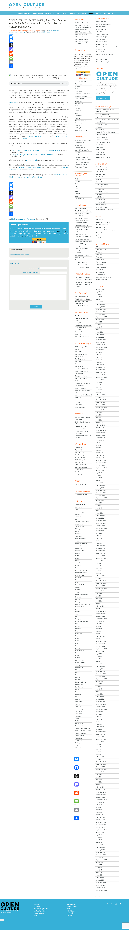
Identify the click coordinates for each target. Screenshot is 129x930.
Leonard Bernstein (102, 39)
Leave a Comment (44, 32)
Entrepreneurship (81, 573)
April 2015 (99, 631)
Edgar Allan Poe (80, 234)
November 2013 (101, 674)
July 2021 (99, 443)
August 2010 (100, 772)
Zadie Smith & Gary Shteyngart (106, 230)
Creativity (78, 548)
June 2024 (99, 355)
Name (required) (34, 268)
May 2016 (99, 598)
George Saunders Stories (83, 241)
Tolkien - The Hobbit (102, 139)
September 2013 (101, 679)
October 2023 (100, 375)
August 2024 (100, 350)
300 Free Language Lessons (81, 43)
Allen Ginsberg (100, 174)
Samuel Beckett (101, 199)
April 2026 (99, 299)
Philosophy (78, 116)
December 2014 (101, 641)
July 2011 (99, 744)
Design (77, 560)
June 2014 (99, 656)
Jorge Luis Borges (101, 37)
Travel (77, 718)
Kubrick (98, 247)
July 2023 (99, 382)
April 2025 (99, 329)
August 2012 (100, 712)
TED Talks (78, 711)
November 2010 (101, 764)
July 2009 (99, 805)
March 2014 (99, 664)
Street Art (78, 397)
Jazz (76, 614)
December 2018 (101, 520)
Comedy (78, 541)
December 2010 (101, 762)
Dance (77, 553)
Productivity (79, 684)
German (77, 189)
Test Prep (78, 334)
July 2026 (99, 292)
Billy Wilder (78, 474)
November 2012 (101, 704)
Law (76, 624)
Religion (77, 125)
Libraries (78, 628)
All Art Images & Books (82, 347)
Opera (77, 665)
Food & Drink (79, 585)
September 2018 (101, 528)
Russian (77, 193)
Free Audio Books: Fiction (83, 280)
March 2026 (99, 302)
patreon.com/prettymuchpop (29, 167)
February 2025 (100, 334)
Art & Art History (80, 81)
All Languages (79, 198)
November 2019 (101, 493)
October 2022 (100, 405)
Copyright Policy (40, 910)
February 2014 (100, 666)
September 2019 (101, 498)
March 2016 (99, 603)
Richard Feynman (101, 27)
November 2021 (101, 432)
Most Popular (79, 650)
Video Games (79, 735)
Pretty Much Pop (28, 31)
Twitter (77, 721)
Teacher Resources (81, 332)
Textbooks (70, 914)
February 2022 (100, 425)
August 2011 (100, 742)
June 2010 (99, 777)
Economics (78, 101)
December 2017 (101, 551)
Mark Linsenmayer (18, 219)
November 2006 (101, 885)
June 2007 (99, 867)
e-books (78, 563)
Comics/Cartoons (81, 543)
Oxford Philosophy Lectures (105, 62)
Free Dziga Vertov (81, 165)
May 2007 (99, 870)
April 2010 (99, 782)
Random (78, 692)
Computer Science (81, 96)
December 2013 (101, 671)
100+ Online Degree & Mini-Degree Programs (83, 26)
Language (78, 619)
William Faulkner (101, 134)
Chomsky (78, 260)
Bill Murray (99, 127)
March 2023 (99, 392)
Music (77, 655)
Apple (77, 509)
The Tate (78, 361)
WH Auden (99, 220)
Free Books (78, 316)
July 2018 (99, 533)
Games (77, 587)
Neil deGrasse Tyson (102, 167)
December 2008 (101, 822)
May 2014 (99, 659)
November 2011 (101, 734)
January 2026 (100, 307)
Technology (79, 709)
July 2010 (99, 774)
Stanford (78, 706)
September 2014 (101, 649)
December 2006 (101, 882)
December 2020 (101, 460)
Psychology (79, 123)
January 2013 (100, 699)
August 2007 (100, 862)
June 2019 (99, 505)
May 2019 (99, 508)
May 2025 (99, 327)
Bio (35, 915)
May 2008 (99, 840)
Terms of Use (39, 914)
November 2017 (101, 553)
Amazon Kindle (80, 504)
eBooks (69, 915)
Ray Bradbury (79, 455)
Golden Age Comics (81, 262)
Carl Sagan (99, 32)
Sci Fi (77, 697)
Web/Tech (78, 738)
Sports (77, 704)
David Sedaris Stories (82, 255)
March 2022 (99, 422)
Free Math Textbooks (82, 306)
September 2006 (101, 890)
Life (76, 631)
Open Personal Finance (82, 494)
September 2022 (101, 407)
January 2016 (100, 608)
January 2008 (100, 850)
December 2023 (101, 370)
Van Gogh (78, 405)
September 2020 (101, 468)
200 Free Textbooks (81, 39)
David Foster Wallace (103, 157)
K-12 (76, 616)
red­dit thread (31, 160)
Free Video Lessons (81, 318)
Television (37, 31)
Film (76, 580)
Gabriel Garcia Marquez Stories (83, 252)
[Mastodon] (39, 49)
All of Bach (78, 420)
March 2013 (99, 694)
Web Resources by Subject (81, 322)
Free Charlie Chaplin (81, 157)
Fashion (78, 577)
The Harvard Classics (82, 213)
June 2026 (99, 294)
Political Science (80, 120)
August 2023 (100, 380)
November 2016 (101, 583)
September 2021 (101, 438)
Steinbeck (78, 472)
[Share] (39, 66)
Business (78, 89)
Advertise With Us (103, 98)
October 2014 (100, 646)
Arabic (77, 179)
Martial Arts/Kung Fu (82, 150)
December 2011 (101, 732)
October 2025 (100, 314)
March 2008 (99, 845)
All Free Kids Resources (82, 337)
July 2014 (99, 654)
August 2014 (100, 651)
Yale (76, 745)
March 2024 (99, 362)
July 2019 (99, 503)
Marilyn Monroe (101, 204)
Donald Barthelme (102, 192)
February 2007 (100, 877)
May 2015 (99, 629)
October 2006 (100, 887)
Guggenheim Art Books (83, 383)
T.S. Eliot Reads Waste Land (105, 109)
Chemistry (78, 91)
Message (25, 272)
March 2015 (99, 634)
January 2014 (100, 669)
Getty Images (79, 381)
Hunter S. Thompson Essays (82, 245)
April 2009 (99, 812)
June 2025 (99, 324)
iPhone (77, 611)
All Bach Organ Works (82, 417)
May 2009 (99, 810)
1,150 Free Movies (81, 29)
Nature (77, 658)
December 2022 (101, 400)
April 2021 (99, 450)
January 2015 (100, 639)
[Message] (39, 58)
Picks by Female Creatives (104, 209)
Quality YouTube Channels (80, 328)
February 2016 (100, 606)
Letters (77, 626)
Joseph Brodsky (101, 187)
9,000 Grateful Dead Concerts (81, 432)
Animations (79, 152)
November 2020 (101, 463)
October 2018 (100, 525)
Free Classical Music (81, 426)
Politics (77, 680)
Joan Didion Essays (81, 248)
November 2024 (101, 342)
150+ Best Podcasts (81, 34)
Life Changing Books (82, 267)
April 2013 (99, 691)
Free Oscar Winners (81, 167)
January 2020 (100, 488)
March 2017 (99, 573)
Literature (78, 111)
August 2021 (100, 440)
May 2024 (99, 357)
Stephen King (79, 257)
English (77, 184)
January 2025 (100, 337)
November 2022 (101, 402)
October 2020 (100, 465)
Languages (71, 912)
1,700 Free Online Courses (83, 23)
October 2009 (100, 797)
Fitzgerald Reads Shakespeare (106, 132)
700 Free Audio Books (82, 277)
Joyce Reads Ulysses (102, 114)
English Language (81, 570)
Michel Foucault (101, 22)
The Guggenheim (80, 359)
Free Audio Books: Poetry (83, 282)
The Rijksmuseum (81, 354)
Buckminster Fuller (102, 44)
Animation (78, 507)
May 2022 (99, 417)
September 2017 (101, 558)
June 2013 (99, 686)
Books (77, 531)
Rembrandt (78, 402)
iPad (76, 609)
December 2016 (101, 581)
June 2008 (99, 837)
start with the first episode (32, 177)
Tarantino (99, 252)
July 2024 (99, 352)
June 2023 (99, 385)
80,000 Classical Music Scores (82, 423)
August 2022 (100, 410)
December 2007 (101, 852)
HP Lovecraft (79, 232)
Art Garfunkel (100, 202)
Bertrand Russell (101, 59)
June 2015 (99, 626)
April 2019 (99, 510)
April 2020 (99, 480)
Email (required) (34, 272)
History (77, 108)
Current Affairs (80, 551)
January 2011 (100, 759)
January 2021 (100, 458)
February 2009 (100, 817)
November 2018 (101, 523)
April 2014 (99, 661)
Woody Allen (100, 264)
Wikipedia (78, 740)
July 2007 (99, 865)
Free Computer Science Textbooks (83, 302)
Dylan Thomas (100, 150)
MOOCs (77, 648)
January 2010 (100, 789)
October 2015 (100, 616)
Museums (78, 653)
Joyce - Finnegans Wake (104, 117)
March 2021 (99, 453)
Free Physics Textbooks (82, 299)
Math (76, 113)
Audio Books (79, 526)
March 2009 (99, 815)
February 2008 (100, 847)
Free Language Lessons (83, 325)
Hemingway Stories (81, 225)
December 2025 (101, 309)
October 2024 (100, 344)
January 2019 (100, 518)
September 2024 (101, 347)
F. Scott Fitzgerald (102, 172)
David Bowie (100, 197)
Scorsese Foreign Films (103, 277)
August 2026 (100, 289)
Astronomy (78, 84)
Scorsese (99, 254)
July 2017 (99, 563)
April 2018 (99, 541)
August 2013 (100, 681)
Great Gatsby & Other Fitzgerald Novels (82, 228)
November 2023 (101, 372)
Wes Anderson (101, 267)
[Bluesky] (39, 36)
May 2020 (99, 478)
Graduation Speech (81, 594)
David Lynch (100, 259)
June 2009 (99, 807)
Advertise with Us (41, 908)
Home (36, 904)
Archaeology (79, 512)
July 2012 (99, 714)
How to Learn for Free (82, 604)
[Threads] (39, 45)
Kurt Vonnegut (80, 460)
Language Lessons (81, 621)
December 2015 (101, 611)
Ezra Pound (100, 147)
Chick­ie (24, 139)
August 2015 (100, 621)
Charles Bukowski (101, 124)
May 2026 (99, 297)
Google (77, 592)
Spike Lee (99, 232)
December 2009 (101, 792)
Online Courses (80, 663)
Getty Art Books (80, 388)
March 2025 (99, 332)
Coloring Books (80, 407)
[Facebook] (39, 41)
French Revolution (81, 378)
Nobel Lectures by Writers (104, 54)
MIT (76, 646)
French (77, 186)
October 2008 (100, 827)
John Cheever (100, 155)
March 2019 (99, 513)
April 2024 (99, 360)
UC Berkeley (79, 723)
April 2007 (99, 872)
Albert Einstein (100, 122)
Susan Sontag (100, 275)
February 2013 (100, 696)
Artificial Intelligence (82, 521)
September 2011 (101, 739)
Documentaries (80, 148)
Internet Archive (80, 607)
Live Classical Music (81, 429)
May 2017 (99, 568)
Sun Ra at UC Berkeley (103, 24)
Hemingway (79, 447)
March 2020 (99, 483)
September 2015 (101, 618)
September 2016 (101, 588)
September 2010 (101, 769)
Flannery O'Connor (102, 137)
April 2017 (99, 571)
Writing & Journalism (82, 128)
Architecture (79, 514)
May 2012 (99, 719)
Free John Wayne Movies (83, 160)
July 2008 (99, 835)
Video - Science (80, 733)
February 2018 (100, 546)
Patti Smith (99, 177)
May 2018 (99, 538)
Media (77, 643)
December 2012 (101, 701)
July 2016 (99, 593)
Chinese (77, 181)
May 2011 (99, 749)
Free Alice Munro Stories (83, 237)
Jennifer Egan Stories (82, 239)
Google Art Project (81, 376)
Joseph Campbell (101, 29)
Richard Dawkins (101, 42)
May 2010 (99, 779)
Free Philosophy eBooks (83, 211)
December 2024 (101, 339)
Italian (77, 191)
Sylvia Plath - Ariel (102, 112)
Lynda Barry (100, 235)
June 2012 (99, 717)
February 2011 (100, 757)
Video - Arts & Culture (82, 728)
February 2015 (100, 636)
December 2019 (101, 490)
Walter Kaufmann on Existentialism (107, 47)
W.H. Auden (100, 189)
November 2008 (101, 825)
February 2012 (100, 727)
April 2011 (99, 752)
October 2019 (100, 495)
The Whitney (79, 366)
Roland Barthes (101, 52)
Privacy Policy (39, 912)
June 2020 (99, 475)
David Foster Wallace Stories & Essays (82, 222)
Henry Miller (99, 182)
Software (78, 701)
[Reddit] (39, 53)
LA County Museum (81, 369)
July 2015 (99, 624)
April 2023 (99, 390)
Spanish (77, 196)
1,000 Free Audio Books (83, 32)
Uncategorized (80, 726)
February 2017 (100, 576)
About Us (37, 906)
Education (78, 568)
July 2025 (99, 322)
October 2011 (100, 737)
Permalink (31, 219)
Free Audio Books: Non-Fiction (83, 285)
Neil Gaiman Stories (81, 218)
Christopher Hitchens (103, 184)
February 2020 (100, 485)
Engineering (79, 103)
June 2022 (99, 415)
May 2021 (99, 448)
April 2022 (99, 420)
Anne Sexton (100, 152)
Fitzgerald (78, 450)
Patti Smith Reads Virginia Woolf (107, 119)
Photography (79, 670)
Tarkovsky (99, 257)
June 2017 (99, 566)
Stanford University (81, 371)
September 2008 (101, 830)
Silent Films (78, 145)
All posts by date (80, 484)
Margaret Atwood (81, 467)
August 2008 (100, 832)
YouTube (78, 748)
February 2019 (100, 515)
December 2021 (101, 430)
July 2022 (99, 412)
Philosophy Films (101, 280)
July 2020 (99, 473)
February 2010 (100, 787)
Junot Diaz (99, 237)
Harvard (78, 597)
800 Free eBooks (80, 37)
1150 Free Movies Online (83, 140)
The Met (77, 349)
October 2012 (100, 706)
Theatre (78, 716)
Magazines (79, 636)
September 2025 (101, 317)
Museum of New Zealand (83, 395)
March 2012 (99, 724)
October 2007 (100, 857)
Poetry (77, 677)
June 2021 (99, 445)
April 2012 (99, 722)
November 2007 (101, 855)
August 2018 (100, 531)
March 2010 (99, 784)
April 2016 (99, 601)
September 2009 (101, 799)
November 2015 (101, 613)
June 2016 (99, 596)
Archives (78, 517)
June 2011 (99, 747)
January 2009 (100, 820)
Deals (77, 558)
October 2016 (100, 586)
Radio (77, 689)
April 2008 (99, 842)
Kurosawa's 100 (101, 249)
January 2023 (100, 397)
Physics (77, 118)
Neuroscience (79, 660)
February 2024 (100, 365)
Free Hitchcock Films (81, 155)
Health (77, 599)
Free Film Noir (79, 143)
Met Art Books (79, 386)
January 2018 (100, 548)
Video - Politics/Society (83, 731)
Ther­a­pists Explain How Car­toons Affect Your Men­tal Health (36, 150)
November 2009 (101, 794)
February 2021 (100, 455)
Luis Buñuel (99, 269)
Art (76, 519)
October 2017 (100, 556)
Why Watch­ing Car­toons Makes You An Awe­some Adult (34, 155)
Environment (79, 106)
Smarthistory (79, 400)
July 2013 (99, 684)
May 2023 (99, 387)
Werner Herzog (101, 262)
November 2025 (101, 312)
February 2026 (100, 304)
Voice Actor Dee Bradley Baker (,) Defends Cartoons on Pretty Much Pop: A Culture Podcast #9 (38, 23)
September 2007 (101, 860)
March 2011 (99, 754)
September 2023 (101, 377)
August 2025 (100, 319)
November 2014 (101, 644)
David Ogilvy (79, 469)
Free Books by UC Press (83, 265)
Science (77, 699)
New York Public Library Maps (82, 391)
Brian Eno (99, 179)
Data (77, 556)
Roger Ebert (100, 272)
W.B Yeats (99, 144)
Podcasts (20, 31)
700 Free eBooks (80, 208)
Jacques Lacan (101, 49)
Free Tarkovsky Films (82, 162)
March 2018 (99, 543)
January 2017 (100, 578)
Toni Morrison (79, 462)
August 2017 (100, 561)
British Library (79, 373)
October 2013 (100, 676)
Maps (77, 638)
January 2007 (100, 880)
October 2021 (100, 435)
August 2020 (100, 470)
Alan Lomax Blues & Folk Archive (83, 436)
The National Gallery (81, 364)
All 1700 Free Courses (82, 130)
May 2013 (99, 689)
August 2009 (100, 802)
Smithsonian (79, 356)
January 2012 (100, 729)
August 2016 (100, 591)
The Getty (78, 352)
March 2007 (99, 875)
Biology (77, 86)
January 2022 (100, 427)
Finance (78, 582)
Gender (77, 590)
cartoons (52, 31)
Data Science (79, 98)
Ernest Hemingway (102, 169)
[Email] (39, 62)
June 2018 (99, 536)
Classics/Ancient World (82, 94)
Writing (77, 743)
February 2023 (100, 395)
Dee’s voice (13, 102)
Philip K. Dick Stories (81, 216)
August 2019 (100, 500)
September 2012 (101, 709)
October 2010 (100, 767)
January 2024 (100, 367)
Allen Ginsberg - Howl (103, 142)
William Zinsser (80, 457)
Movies (69, 910)
